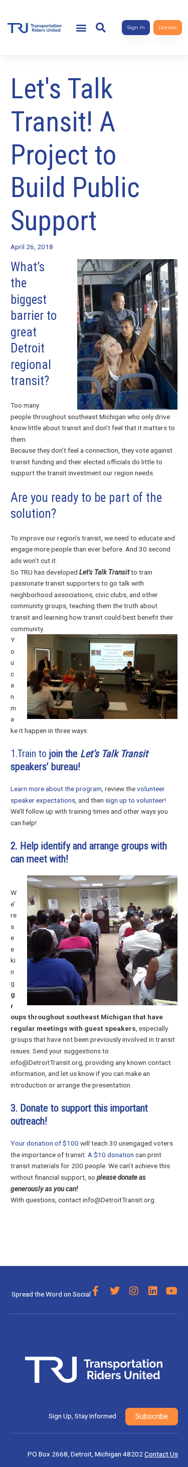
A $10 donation (111, 1155)
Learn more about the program (56, 789)
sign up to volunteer (134, 800)
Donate (34, 1108)
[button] (81, 28)
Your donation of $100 (45, 1143)
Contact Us (161, 1454)
